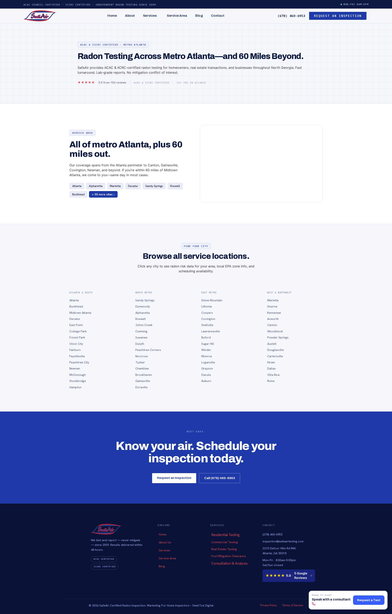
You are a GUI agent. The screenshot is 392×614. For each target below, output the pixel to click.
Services (150, 15)
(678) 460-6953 (291, 16)
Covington (208, 319)
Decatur (74, 319)
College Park (78, 331)
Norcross (141, 356)
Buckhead (76, 306)
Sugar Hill (207, 344)
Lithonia (206, 306)
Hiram (271, 362)
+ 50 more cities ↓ (103, 194)
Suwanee (141, 337)
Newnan (74, 368)
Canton (272, 325)
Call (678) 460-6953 (219, 478)
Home (112, 15)
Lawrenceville (210, 331)
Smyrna (272, 306)
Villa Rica (273, 375)
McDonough (77, 375)
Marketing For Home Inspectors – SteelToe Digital (180, 605)
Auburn (206, 381)
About (130, 15)
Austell (271, 344)
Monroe (206, 356)
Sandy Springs (145, 300)
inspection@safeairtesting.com (283, 541)
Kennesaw (274, 313)
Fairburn (75, 350)
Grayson (207, 368)
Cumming (141, 331)
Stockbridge (77, 381)
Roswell (140, 319)
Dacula (206, 375)
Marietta (272, 300)
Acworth (273, 319)
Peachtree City (79, 362)
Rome (271, 381)
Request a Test (368, 600)
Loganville (208, 362)
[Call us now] (313, 604)
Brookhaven (143, 375)
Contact (217, 15)
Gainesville (142, 381)
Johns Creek (144, 325)
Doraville (141, 387)
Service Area (177, 15)
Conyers (207, 313)
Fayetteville (77, 356)
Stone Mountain (211, 300)
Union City (76, 344)
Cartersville (275, 356)
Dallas (271, 368)
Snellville (207, 325)
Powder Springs (277, 337)
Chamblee (142, 368)
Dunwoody (142, 306)
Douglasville (275, 350)
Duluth (139, 344)
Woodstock (275, 331)
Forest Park (77, 337)
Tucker (140, 362)
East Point (76, 325)
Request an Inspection (174, 477)
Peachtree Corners (148, 350)
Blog (199, 15)
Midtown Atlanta (80, 313)
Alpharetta (142, 313)
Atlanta (74, 300)
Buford (206, 337)
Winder (206, 350)
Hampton (75, 387)
